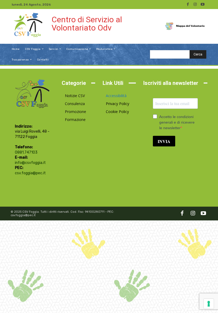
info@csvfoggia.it (30, 162)
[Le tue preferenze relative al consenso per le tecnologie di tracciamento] (209, 304)
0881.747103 (26, 152)
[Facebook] (187, 4)
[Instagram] (195, 4)
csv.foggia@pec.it (30, 173)
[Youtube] (202, 4)
